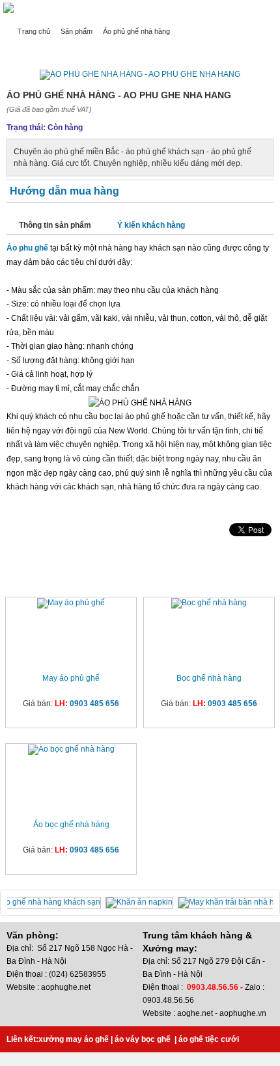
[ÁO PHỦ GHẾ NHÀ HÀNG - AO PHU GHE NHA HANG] (140, 74)
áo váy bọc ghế (143, 1039)
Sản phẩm (76, 31)
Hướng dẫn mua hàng (64, 191)
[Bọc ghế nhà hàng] (209, 603)
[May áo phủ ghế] (71, 603)
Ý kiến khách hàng (151, 225)
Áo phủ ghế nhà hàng (136, 31)
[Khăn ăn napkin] (141, 902)
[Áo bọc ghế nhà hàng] (71, 750)
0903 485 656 (94, 703)
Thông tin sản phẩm (55, 225)
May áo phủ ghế (71, 678)
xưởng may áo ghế (73, 1039)
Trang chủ (34, 31)
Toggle (270, 10)
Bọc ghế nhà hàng (209, 678)
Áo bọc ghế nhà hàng (71, 824)
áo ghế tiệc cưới (208, 1039)
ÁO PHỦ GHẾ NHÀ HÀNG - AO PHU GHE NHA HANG (101, 50)
